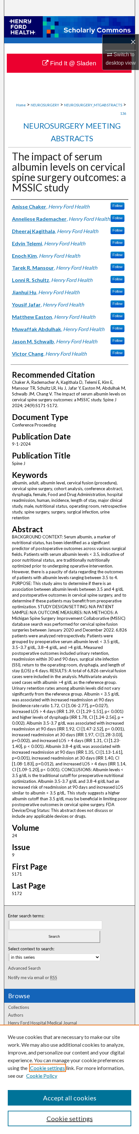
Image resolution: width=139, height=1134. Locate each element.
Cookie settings (47, 1068)
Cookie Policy (41, 1076)
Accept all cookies (69, 1098)
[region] (69, 1079)
